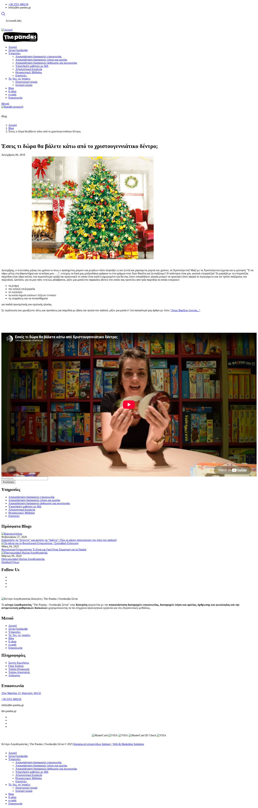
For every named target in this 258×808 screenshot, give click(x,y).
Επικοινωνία (15, 647)
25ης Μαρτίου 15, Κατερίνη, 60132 (21, 693)
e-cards (12, 644)
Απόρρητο (14, 675)
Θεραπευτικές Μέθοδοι (21, 512)
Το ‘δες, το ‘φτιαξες (19, 635)
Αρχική (12, 125)
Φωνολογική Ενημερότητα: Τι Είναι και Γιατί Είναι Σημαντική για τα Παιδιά (43, 549)
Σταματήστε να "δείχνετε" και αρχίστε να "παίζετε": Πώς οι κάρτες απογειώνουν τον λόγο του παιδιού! (59, 540)
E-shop (12, 641)
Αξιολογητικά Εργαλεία (21, 509)
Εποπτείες (14, 515)
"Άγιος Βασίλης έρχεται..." (185, 310)
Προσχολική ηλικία (26, 787)
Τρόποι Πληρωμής (18, 669)
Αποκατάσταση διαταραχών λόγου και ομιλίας (34, 500)
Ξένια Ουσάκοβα (18, 628)
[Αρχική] (6, 29)
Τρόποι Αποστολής (19, 672)
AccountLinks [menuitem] (13, 20)
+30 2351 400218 (18, 4)
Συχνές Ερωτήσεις (18, 662)
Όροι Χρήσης (16, 665)
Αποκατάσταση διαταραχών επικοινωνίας (31, 496)
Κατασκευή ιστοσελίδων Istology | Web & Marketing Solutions (109, 744)
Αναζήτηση (8, 482)
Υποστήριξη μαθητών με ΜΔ (24, 506)
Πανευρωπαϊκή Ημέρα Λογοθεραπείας (23, 559)
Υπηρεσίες (14, 631)
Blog (11, 128)
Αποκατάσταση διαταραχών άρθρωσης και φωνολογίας (39, 503)
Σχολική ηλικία (23, 790)
